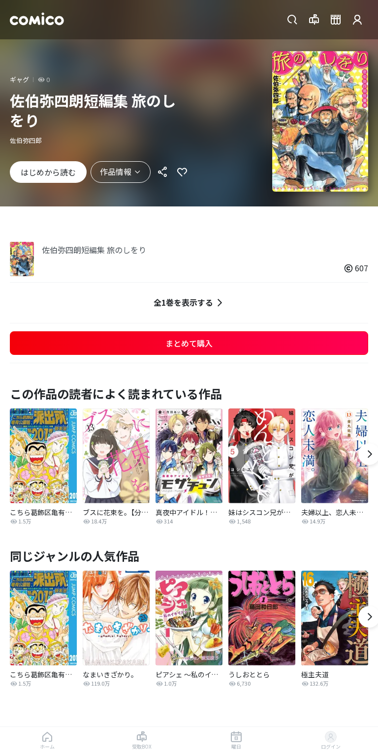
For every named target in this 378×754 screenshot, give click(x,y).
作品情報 (115, 171)
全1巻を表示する (183, 302)
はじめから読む (48, 172)
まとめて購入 (189, 343)
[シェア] (162, 172)
